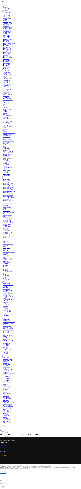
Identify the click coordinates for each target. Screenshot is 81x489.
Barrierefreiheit (3, 450)
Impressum (3, 447)
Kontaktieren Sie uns (4, 487)
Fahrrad (37, 466)
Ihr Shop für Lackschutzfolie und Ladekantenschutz (13, 465)
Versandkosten (6, 436)
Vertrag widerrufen (4, 455)
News (2, 445)
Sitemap (2, 452)
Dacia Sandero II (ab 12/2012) (5, 432)
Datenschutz (3, 448)
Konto (1, 430)
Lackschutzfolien (1, 466)
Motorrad (35, 466)
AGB (2, 453)
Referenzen (3, 446)
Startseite (2, 431)
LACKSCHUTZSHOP (2, 438)
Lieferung (2, 449)
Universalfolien (39, 466)
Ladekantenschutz (4, 467)
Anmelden (3, 1)
